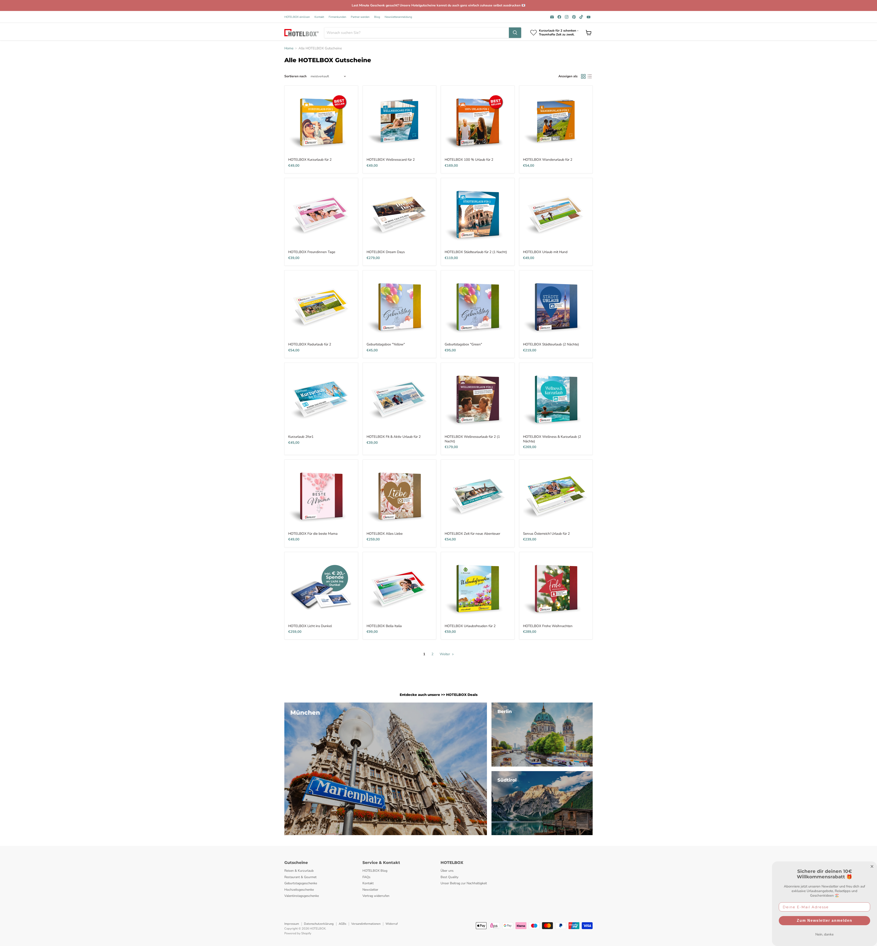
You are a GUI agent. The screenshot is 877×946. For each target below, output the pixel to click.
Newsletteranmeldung (398, 17)
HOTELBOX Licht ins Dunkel (310, 626)
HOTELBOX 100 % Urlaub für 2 (469, 159)
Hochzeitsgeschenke (299, 889)
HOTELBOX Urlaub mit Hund (545, 252)
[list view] (589, 76)
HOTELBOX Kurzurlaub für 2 (310, 159)
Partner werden (360, 17)
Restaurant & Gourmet (300, 877)
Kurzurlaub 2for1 (301, 436)
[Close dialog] (872, 866)
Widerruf (392, 924)
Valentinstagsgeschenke (301, 896)
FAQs (366, 877)
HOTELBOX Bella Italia (384, 626)
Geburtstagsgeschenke (300, 883)
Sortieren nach (295, 76)
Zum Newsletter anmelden (824, 920)
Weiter (445, 654)
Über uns (447, 871)
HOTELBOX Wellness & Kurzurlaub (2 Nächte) (552, 439)
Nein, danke (824, 934)
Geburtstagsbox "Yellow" (386, 344)
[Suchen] (515, 32)
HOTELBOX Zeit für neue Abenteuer (472, 533)
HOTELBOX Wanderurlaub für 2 (547, 159)
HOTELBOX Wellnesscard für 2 (391, 159)
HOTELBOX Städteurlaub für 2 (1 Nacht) (476, 252)
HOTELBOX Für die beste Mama (313, 533)
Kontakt (319, 17)
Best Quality (449, 877)
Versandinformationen (365, 924)
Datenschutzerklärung (319, 924)
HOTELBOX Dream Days (386, 252)
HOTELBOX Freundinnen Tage (311, 252)
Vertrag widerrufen (375, 896)
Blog (377, 17)
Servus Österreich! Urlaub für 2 (546, 533)
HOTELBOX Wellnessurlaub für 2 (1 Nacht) (472, 439)
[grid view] (583, 76)
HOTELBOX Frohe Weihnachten (548, 626)
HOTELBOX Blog (374, 871)
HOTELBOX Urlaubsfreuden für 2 (470, 626)
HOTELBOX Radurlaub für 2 (309, 344)
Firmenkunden (337, 17)
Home (288, 48)
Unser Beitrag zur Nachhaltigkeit (464, 883)
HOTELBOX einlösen (297, 17)
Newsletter (370, 889)
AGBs (342, 924)
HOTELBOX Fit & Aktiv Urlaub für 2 (394, 436)
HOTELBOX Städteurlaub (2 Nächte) (551, 344)
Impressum (291, 924)
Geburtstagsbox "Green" (463, 344)
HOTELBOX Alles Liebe (385, 533)
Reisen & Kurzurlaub (299, 871)
